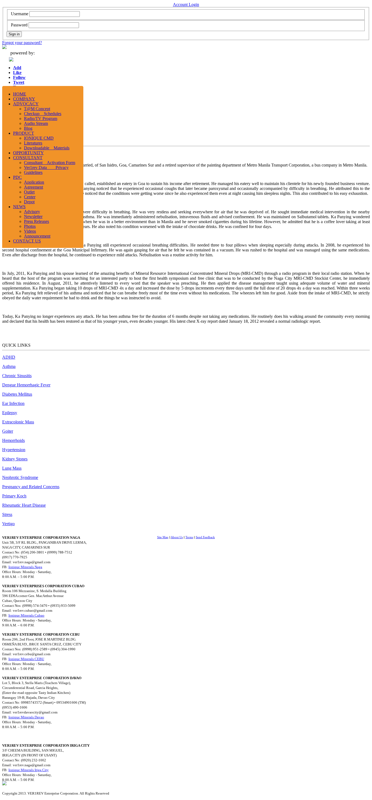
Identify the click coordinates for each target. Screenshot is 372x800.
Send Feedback (205, 537)
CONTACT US (27, 241)
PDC (17, 177)
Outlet (29, 192)
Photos (30, 226)
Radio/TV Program (40, 118)
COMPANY (24, 99)
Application (34, 182)
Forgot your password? (22, 42)
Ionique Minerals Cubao (26, 615)
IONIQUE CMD (39, 138)
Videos (30, 231)
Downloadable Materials (46, 148)
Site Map (162, 537)
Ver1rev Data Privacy (46, 167)
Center (29, 197)
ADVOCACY (26, 103)
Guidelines (33, 172)
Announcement (37, 236)
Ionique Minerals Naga (25, 567)
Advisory (32, 211)
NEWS (19, 206)
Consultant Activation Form (49, 162)
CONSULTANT (27, 157)
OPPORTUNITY (28, 152)
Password (19, 25)
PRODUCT (23, 133)
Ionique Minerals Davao (26, 717)
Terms (189, 537)
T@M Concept (37, 108)
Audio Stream (36, 123)
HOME (19, 94)
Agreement (33, 187)
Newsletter (33, 216)
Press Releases (36, 221)
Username (19, 13)
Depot (29, 201)
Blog (28, 128)
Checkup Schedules (42, 113)
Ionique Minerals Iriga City (28, 770)
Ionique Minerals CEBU (26, 659)
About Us (177, 537)
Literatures (33, 143)
